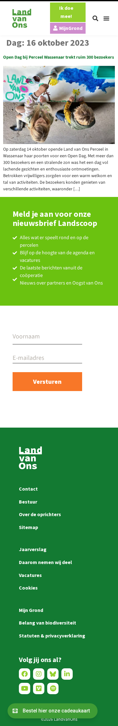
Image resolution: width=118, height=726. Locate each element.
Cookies (28, 588)
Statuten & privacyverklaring (52, 635)
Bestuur (28, 501)
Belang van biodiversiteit (47, 622)
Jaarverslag (33, 549)
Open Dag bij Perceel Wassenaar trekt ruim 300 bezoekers (58, 57)
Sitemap (28, 527)
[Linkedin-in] (67, 674)
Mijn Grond (31, 610)
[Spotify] (53, 688)
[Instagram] (38, 674)
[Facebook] (24, 674)
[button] (95, 18)
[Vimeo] (38, 688)
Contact (28, 489)
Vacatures (30, 575)
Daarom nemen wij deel (45, 562)
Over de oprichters (40, 514)
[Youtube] (24, 688)
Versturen (47, 381)
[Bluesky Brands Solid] (53, 674)
